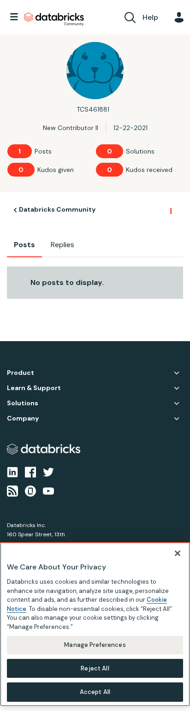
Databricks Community (54, 19)
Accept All (95, 692)
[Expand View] (176, 373)
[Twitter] (48, 472)
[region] (95, 624)
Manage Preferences (94, 645)
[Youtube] (48, 490)
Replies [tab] (62, 244)
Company (23, 418)
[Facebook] (30, 472)
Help (150, 17)
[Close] (177, 553)
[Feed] (12, 490)
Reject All (95, 668)
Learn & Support (34, 388)
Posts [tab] (24, 244)
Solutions (22, 403)
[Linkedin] (12, 472)
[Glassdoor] (30, 490)
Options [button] (170, 210)
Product (20, 373)
